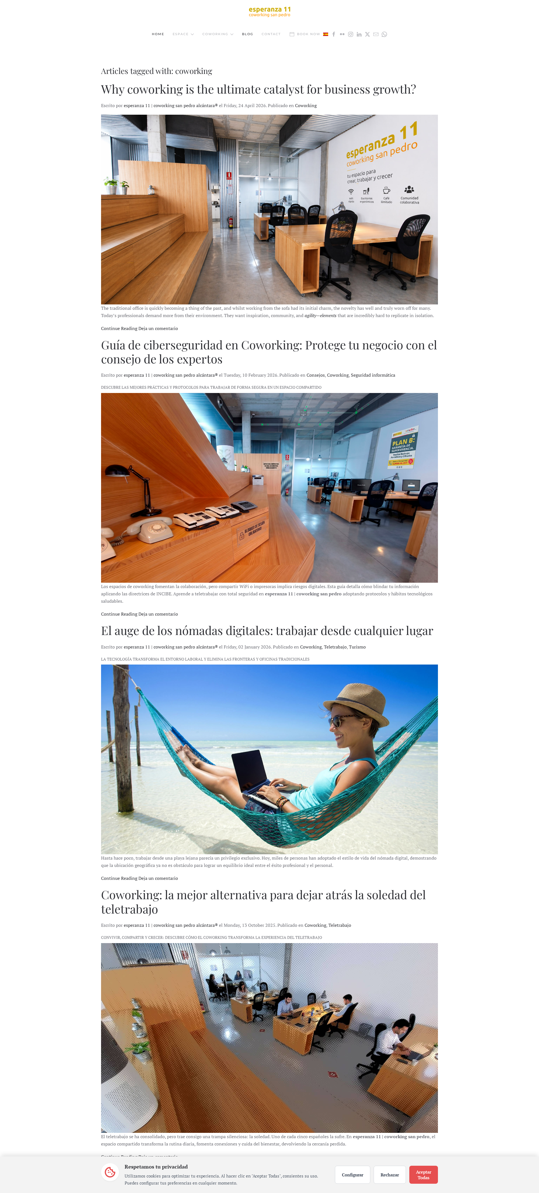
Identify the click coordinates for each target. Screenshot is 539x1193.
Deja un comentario (158, 328)
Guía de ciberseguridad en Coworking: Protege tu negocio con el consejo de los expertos (269, 352)
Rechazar (390, 1175)
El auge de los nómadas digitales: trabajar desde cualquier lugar (267, 630)
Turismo (357, 647)
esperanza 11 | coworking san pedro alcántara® (171, 105)
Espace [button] (181, 34)
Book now (308, 34)
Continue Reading (119, 328)
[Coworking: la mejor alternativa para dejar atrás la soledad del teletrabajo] (269, 1038)
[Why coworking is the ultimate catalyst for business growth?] (269, 209)
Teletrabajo (335, 647)
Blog (247, 34)
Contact (271, 34)
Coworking (306, 105)
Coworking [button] (215, 34)
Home (158, 34)
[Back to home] (269, 11)
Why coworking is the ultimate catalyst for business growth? (258, 89)
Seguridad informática (373, 375)
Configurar (352, 1175)
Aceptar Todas (423, 1174)
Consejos (316, 375)
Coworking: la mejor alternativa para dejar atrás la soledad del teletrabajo (263, 901)
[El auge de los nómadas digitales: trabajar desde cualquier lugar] (269, 759)
